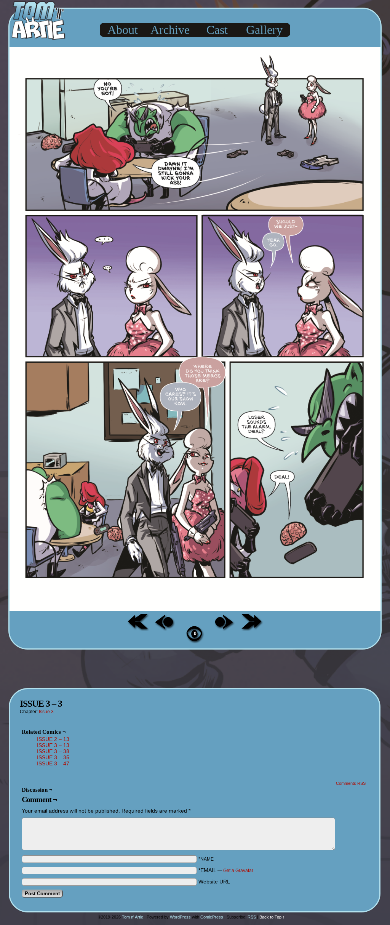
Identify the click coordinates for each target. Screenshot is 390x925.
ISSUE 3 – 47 (53, 763)
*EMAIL (225, 870)
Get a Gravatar (238, 870)
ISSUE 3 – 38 (53, 751)
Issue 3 (46, 711)
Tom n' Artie (132, 917)
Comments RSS (351, 783)
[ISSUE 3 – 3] (195, 609)
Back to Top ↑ (272, 917)
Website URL (214, 882)
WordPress (180, 917)
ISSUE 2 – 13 (53, 739)
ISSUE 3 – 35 (53, 757)
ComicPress (211, 917)
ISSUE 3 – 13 (53, 745)
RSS (252, 917)
